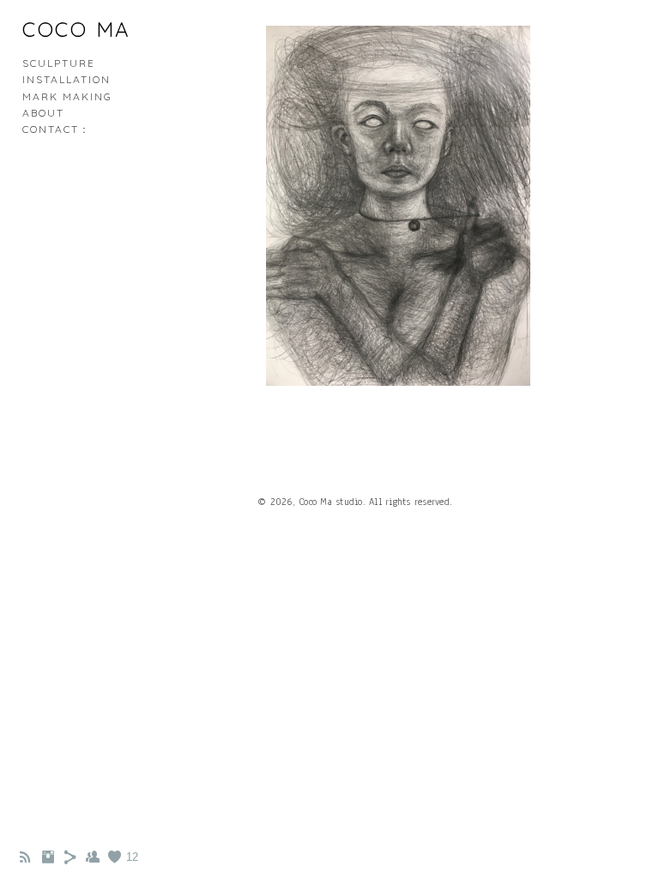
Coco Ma (76, 29)
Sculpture (58, 63)
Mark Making (67, 96)
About (43, 112)
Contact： (56, 129)
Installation (66, 79)
